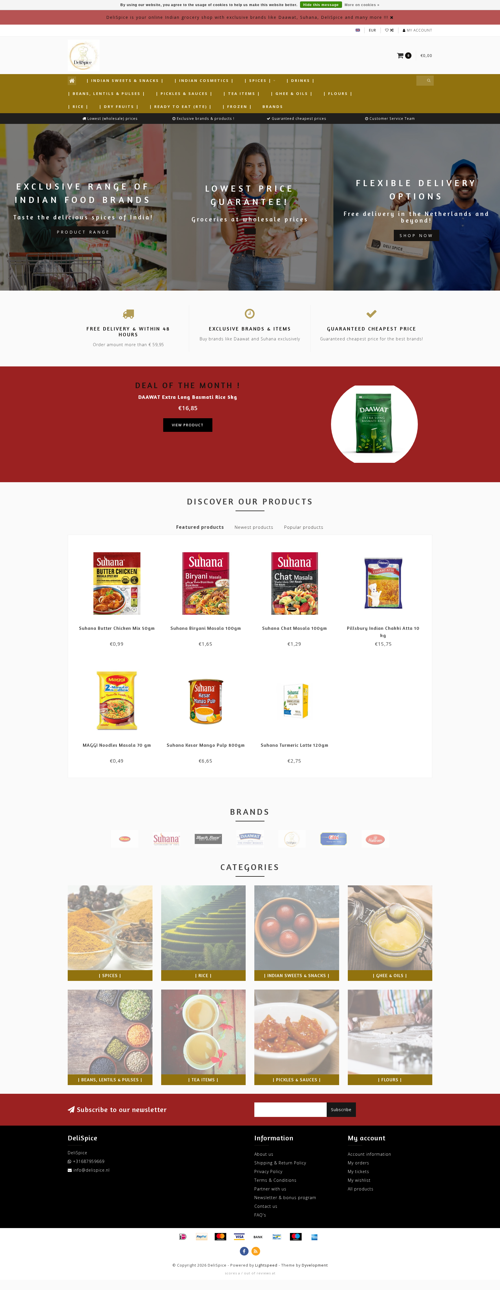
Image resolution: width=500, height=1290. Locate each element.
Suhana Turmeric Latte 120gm (294, 745)
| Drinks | (300, 80)
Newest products (254, 527)
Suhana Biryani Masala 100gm (205, 628)
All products (361, 1189)
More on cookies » (362, 5)
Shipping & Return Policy (280, 1163)
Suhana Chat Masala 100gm (294, 628)
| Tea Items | (241, 93)
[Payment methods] (183, 1236)
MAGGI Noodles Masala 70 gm (117, 745)
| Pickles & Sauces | (184, 93)
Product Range (83, 232)
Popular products (303, 527)
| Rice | (78, 106)
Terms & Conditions (275, 1180)
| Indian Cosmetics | (204, 80)
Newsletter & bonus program (285, 1197)
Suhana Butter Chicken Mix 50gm (117, 628)
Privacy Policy (268, 1171)
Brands (272, 106)
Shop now (416, 235)
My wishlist (359, 1180)
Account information (369, 1154)
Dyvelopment (315, 1265)
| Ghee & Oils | (292, 93)
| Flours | (338, 93)
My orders (358, 1163)
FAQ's (260, 1215)
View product (188, 425)
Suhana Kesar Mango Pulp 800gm (206, 745)
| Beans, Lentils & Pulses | (107, 93)
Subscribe (341, 1109)
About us (263, 1154)
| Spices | (258, 80)
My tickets (358, 1171)
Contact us (265, 1206)
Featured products (200, 527)
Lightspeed (266, 1265)
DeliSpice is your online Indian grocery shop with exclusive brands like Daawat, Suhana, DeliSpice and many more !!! (247, 17)
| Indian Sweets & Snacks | (125, 80)
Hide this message (321, 5)
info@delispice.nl (91, 1170)
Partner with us (270, 1189)
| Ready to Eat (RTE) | (180, 106)
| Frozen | (237, 106)
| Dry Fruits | (119, 106)
